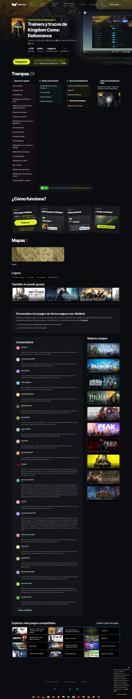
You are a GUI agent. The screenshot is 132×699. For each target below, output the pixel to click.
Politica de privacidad (70, 681)
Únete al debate (25, 610)
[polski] (63, 697)
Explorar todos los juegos (107, 623)
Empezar (21, 61)
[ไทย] (99, 697)
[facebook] (70, 689)
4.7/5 (31, 48)
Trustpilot (84, 320)
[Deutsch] (43, 697)
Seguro (50, 48)
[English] (33, 697)
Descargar (114, 4)
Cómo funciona (31, 4)
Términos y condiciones (52, 681)
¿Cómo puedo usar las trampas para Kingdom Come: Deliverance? (40, 324)
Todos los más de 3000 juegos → (42, 20)
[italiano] (94, 697)
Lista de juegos (42, 4)
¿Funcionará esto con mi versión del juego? (32, 328)
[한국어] (48, 697)
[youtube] (77, 689)
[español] (53, 697)
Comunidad (93, 4)
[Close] (129, 667)
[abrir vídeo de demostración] (109, 99)
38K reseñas (31, 51)
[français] (58, 697)
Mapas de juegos (55, 4)
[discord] (54, 689)
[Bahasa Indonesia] (89, 697)
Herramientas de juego (69, 4)
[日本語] (73, 697)
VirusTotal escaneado (51, 51)
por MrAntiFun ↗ (64, 51)
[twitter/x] (62, 689)
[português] (68, 697)
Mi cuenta (103, 4)
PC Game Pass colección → (82, 188)
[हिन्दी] (84, 697)
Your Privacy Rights (122, 694)
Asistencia (84, 681)
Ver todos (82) (53, 277)
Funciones (82, 4)
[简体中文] (38, 697)
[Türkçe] (78, 697)
